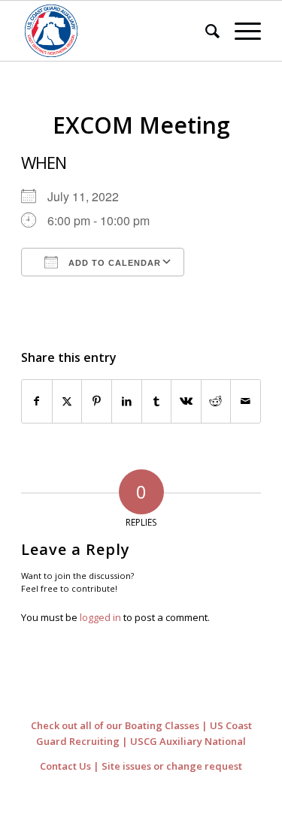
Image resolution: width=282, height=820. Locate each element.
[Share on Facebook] (37, 401)
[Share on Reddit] (216, 401)
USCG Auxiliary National (188, 741)
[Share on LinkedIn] (126, 401)
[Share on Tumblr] (156, 401)
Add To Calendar (113, 262)
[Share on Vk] (186, 401)
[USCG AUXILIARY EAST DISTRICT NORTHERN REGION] (117, 31)
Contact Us (65, 766)
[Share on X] (67, 401)
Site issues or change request (172, 766)
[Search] (205, 31)
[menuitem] (205, 31)
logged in (100, 617)
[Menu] (240, 31)
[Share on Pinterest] (96, 401)
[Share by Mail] (245, 401)
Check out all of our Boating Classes (115, 725)
